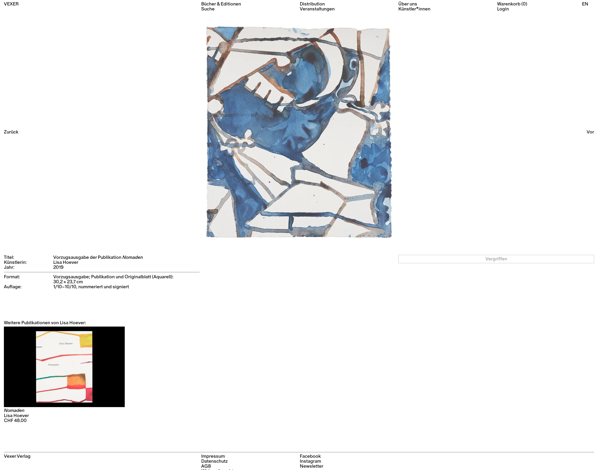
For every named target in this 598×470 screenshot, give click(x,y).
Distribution (312, 4)
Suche (208, 9)
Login (503, 9)
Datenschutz (214, 461)
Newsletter (311, 466)
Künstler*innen (414, 9)
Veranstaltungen (317, 9)
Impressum (213, 456)
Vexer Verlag (17, 456)
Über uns (407, 4)
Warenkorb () (512, 4)
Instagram (310, 461)
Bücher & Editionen (221, 4)
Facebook (310, 456)
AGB (206, 466)
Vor (590, 132)
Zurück (11, 132)
